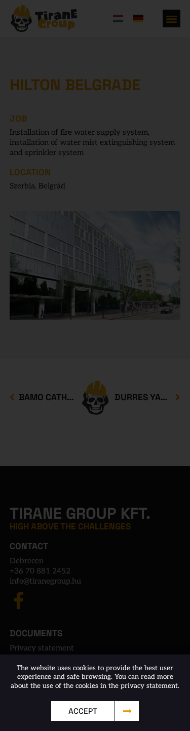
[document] (95, 365)
